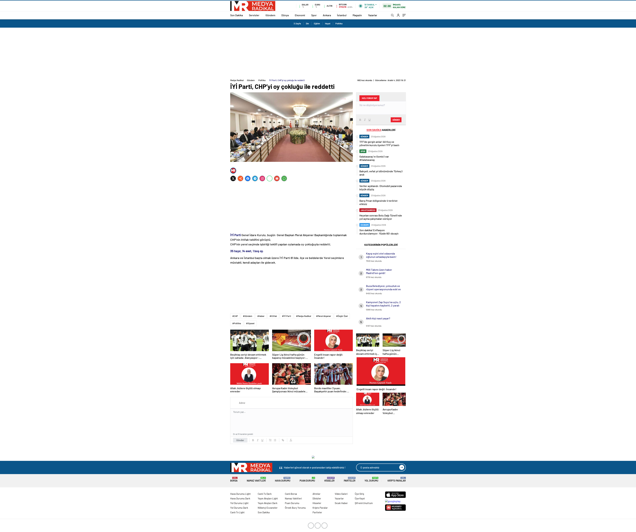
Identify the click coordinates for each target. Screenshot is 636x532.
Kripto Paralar (397, 479)
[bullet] (275, 440)
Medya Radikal (237, 80)
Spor (314, 15)
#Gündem (247, 316)
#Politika (236, 323)
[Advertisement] (318, 52)
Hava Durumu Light (240, 493)
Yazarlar (372, 15)
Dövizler (317, 498)
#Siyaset (250, 323)
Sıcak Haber (341, 503)
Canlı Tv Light (237, 512)
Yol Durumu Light (239, 503)
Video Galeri (341, 493)
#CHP (235, 316)
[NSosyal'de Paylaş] (240, 178)
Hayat (327, 23)
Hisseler (329, 479)
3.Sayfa (297, 23)
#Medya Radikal (303, 316)
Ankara (327, 15)
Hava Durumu (282, 479)
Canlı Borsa (291, 493)
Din (307, 23)
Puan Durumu (307, 479)
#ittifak (273, 316)
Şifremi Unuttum (364, 503)
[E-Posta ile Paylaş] (277, 178)
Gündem (270, 15)
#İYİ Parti (286, 316)
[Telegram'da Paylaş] (255, 178)
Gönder (240, 440)
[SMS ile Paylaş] (284, 178)
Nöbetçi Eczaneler (268, 507)
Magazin (357, 15)
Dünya (285, 15)
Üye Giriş (359, 493)
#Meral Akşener (323, 316)
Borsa (234, 479)
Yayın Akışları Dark (267, 503)
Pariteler (349, 479)
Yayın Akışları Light (268, 498)
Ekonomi (300, 15)
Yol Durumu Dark (239, 507)
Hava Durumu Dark (240, 498)
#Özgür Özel (342, 316)
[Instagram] (262, 178)
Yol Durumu (371, 479)
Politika (339, 23)
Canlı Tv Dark (265, 493)
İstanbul (341, 15)
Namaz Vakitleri (256, 479)
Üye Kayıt (360, 498)
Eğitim (317, 23)
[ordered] (270, 440)
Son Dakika (236, 15)
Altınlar (316, 493)
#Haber (261, 316)
